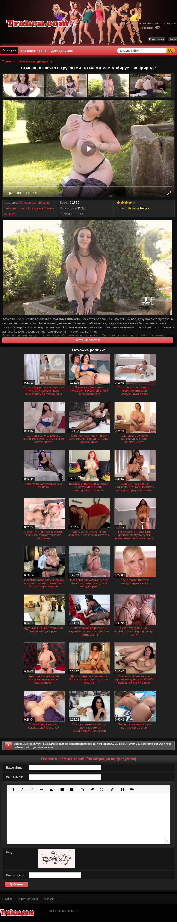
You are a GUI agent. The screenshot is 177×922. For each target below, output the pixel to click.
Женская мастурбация (34, 202)
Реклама (48, 899)
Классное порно (33, 51)
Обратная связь (28, 899)
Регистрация (156, 39)
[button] (12, 789)
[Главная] (38, 27)
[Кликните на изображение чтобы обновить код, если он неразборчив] (56, 867)
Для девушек (62, 51)
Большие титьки (15, 208)
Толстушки (34, 208)
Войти (172, 39)
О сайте (7, 899)
